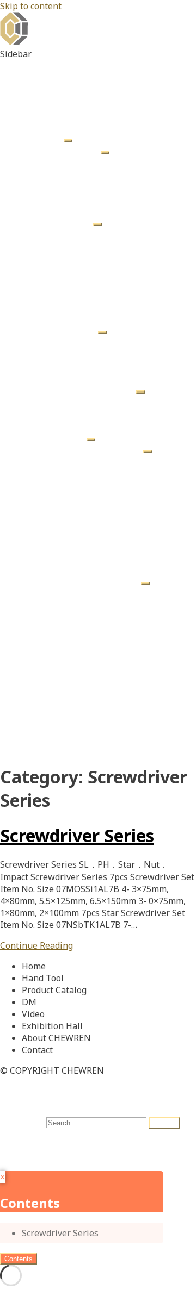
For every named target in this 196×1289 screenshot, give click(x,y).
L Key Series (68, 221)
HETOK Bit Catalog (103, 592)
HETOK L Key (92, 233)
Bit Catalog (88, 472)
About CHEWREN (56, 736)
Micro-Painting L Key (108, 269)
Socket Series (71, 329)
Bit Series (63, 353)
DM (29, 700)
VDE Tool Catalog (100, 532)
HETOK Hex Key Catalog (92, 580)
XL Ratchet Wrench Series (117, 413)
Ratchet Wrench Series (90, 389)
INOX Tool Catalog (102, 544)
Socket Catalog (95, 484)
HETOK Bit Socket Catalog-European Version (119, 634)
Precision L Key (96, 305)
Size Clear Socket (100, 341)
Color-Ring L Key (99, 281)
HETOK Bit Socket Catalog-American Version (119, 610)
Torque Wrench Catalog (113, 496)
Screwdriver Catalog (106, 520)
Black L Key (88, 293)
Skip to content (31, 6)
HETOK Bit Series (101, 161)
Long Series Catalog (84, 676)
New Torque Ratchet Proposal (105, 688)
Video (33, 712)
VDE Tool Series (76, 197)
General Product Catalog (93, 448)
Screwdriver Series (82, 425)
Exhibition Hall (52, 724)
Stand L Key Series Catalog (98, 556)
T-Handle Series (76, 365)
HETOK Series (72, 149)
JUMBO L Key (92, 317)
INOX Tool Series (78, 209)
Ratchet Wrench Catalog (114, 508)
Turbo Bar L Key (98, 245)
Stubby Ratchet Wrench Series (127, 401)
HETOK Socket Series (108, 173)
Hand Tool (43, 138)
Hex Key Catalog (98, 460)
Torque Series (72, 377)
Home (34, 126)
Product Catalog (54, 437)
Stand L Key (89, 257)
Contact (37, 748)
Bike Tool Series (77, 185)
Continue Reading (36, 945)
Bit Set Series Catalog (88, 568)
